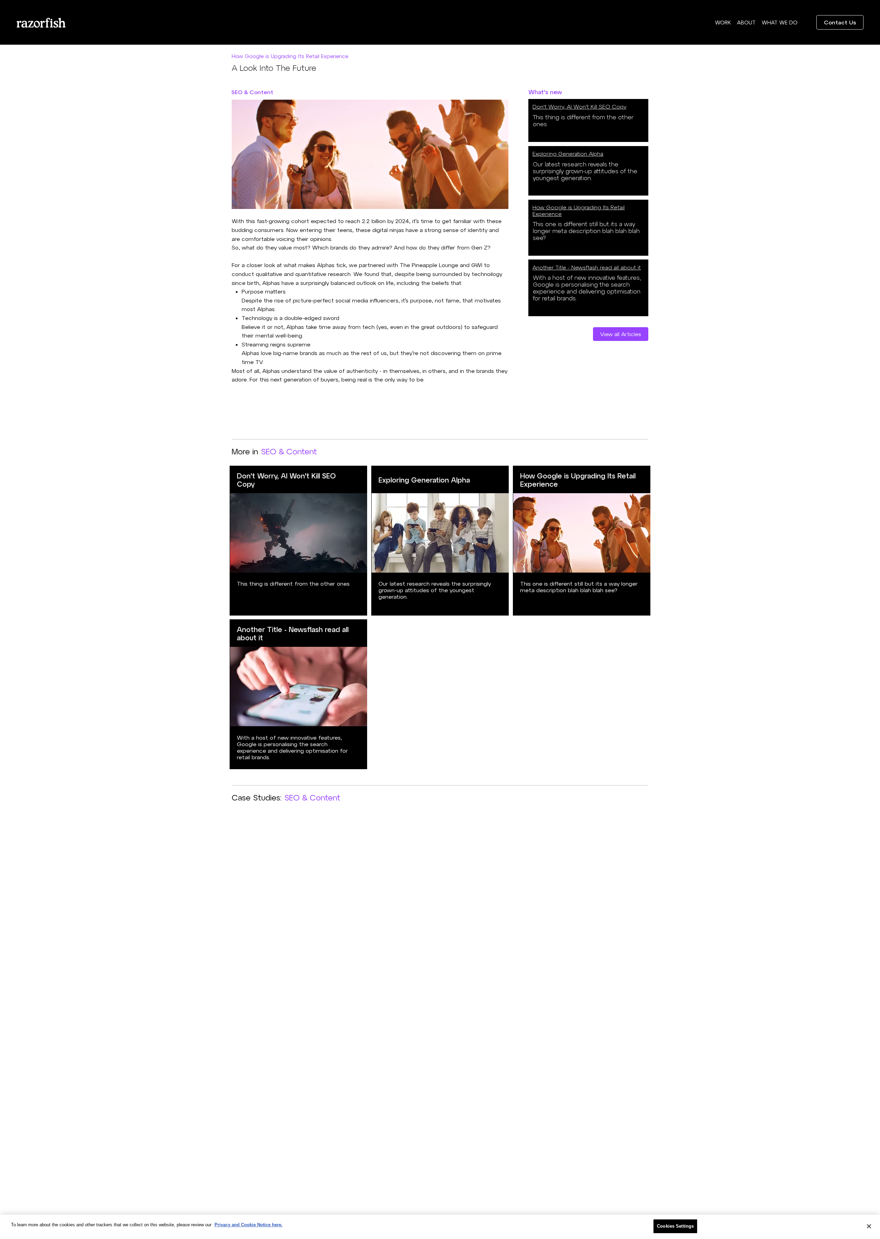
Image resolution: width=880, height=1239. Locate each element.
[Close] (869, 1226)
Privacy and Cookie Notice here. (248, 1224)
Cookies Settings (675, 1226)
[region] (440, 1227)
